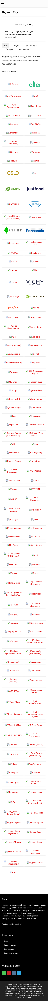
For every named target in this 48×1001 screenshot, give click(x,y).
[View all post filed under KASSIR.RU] (12, 204)
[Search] (44, 3)
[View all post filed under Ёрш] (12, 416)
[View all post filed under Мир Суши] (12, 519)
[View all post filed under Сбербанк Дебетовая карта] (34, 641)
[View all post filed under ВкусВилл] (34, 362)
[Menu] (3, 3)
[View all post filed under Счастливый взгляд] (34, 691)
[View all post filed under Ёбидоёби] (34, 407)
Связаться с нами (11, 953)
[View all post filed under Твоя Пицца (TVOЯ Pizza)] (34, 754)
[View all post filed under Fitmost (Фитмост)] (12, 142)
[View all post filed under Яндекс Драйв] (34, 822)
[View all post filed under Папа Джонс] (12, 583)
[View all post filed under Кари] (34, 444)
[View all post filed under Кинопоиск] (12, 452)
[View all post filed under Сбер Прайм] (34, 631)
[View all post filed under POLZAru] (12, 253)
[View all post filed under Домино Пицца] (12, 407)
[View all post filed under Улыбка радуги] (34, 764)
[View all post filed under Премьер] (12, 605)
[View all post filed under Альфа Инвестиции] (12, 327)
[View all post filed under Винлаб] (34, 353)
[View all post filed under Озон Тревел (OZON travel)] (12, 555)
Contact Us (6, 924)
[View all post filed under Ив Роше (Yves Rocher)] (34, 434)
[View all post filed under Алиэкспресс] (12, 317)
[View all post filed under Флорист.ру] (12, 792)
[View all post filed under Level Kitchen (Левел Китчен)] (12, 217)
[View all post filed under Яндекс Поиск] (12, 852)
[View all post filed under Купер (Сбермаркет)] (12, 471)
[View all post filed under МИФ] (34, 519)
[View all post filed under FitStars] (34, 142)
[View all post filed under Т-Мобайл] (12, 744)
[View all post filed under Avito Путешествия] (12, 106)
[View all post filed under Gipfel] (34, 160)
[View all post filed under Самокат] (12, 623)
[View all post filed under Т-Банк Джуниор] (12, 714)
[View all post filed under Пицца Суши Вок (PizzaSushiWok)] (12, 594)
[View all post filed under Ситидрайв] (12, 670)
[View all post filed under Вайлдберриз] (12, 353)
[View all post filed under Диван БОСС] (12, 399)
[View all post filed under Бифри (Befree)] (12, 345)
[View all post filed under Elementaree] (12, 132)
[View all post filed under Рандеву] (12, 614)
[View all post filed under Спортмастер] (34, 680)
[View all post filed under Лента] (34, 480)
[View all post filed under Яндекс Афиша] (12, 822)
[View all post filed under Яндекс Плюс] (34, 842)
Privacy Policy (17, 924)
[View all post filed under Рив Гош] (34, 614)
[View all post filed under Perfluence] (12, 243)
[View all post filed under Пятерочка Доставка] (34, 605)
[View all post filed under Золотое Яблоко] (34, 424)
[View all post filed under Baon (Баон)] (34, 106)
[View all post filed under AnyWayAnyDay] (12, 96)
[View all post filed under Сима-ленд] (34, 662)
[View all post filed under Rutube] (12, 261)
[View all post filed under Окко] (34, 555)
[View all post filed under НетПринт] (12, 545)
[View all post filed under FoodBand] (12, 160)
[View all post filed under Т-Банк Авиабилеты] (34, 702)
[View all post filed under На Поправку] (34, 528)
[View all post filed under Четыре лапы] (34, 792)
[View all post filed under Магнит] (12, 499)
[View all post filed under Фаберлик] (12, 772)
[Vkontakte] (14, 973)
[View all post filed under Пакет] (34, 573)
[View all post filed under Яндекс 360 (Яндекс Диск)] (34, 802)
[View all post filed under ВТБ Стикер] (12, 381)
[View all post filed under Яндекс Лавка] (34, 832)
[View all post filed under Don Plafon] (34, 124)
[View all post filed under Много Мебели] (12, 528)
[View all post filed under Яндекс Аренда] (34, 813)
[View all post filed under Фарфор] (34, 772)
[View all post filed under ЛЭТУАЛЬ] (34, 489)
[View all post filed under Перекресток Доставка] (34, 583)
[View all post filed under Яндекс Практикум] (34, 852)
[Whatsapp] (4, 973)
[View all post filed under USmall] (12, 282)
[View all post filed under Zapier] (12, 307)
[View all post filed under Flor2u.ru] (12, 152)
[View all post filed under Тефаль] (12, 764)
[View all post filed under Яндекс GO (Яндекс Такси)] (12, 813)
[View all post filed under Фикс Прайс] (12, 782)
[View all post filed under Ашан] (12, 336)
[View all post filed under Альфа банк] (34, 317)
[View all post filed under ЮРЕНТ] (12, 802)
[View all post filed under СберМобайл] (12, 662)
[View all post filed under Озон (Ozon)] (34, 545)
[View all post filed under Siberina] (34, 261)
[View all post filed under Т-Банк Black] (12, 702)
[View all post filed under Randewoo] (34, 253)
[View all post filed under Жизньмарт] (34, 416)
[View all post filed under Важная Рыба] (34, 345)
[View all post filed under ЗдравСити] (12, 424)
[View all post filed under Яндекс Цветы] (34, 862)
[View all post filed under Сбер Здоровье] (12, 631)
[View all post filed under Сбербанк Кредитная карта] (12, 652)
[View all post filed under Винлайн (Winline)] (12, 362)
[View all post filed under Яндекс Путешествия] (12, 862)
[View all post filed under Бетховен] (34, 336)
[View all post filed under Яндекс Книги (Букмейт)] (12, 832)
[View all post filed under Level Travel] (34, 217)
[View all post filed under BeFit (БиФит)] (12, 115)
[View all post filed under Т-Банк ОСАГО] (12, 725)
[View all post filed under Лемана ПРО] (12, 480)
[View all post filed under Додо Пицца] (34, 399)
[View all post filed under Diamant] (12, 124)
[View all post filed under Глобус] (12, 390)
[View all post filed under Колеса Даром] (12, 461)
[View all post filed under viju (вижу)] (12, 296)
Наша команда (10, 945)
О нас (6, 941)
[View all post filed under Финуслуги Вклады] (34, 782)
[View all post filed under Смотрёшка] (34, 670)
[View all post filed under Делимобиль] (34, 390)
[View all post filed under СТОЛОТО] (12, 691)
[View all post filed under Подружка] (34, 594)
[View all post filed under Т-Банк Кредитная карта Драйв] (34, 714)
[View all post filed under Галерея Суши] (34, 381)
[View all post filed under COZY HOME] (34, 115)
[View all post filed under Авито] (34, 307)
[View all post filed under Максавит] (34, 510)
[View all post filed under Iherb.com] (12, 189)
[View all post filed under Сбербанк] (12, 641)
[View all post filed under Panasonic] (34, 230)
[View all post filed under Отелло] (12, 573)
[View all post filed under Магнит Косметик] (34, 499)
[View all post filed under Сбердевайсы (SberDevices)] (34, 652)
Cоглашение (9, 949)
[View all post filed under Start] (34, 270)
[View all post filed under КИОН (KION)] (34, 452)
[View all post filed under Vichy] (34, 282)
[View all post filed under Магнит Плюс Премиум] (12, 510)
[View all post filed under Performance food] (34, 243)
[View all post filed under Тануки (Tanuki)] (34, 744)
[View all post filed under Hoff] (34, 173)
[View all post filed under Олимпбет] (12, 564)
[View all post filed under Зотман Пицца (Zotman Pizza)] (12, 434)
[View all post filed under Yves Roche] (34, 296)
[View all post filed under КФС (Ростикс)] (34, 471)
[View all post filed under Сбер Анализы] (34, 623)
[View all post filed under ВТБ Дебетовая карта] (34, 372)
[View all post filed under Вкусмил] (12, 372)
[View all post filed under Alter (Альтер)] (34, 84)
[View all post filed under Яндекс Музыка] (12, 842)
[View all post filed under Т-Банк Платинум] (12, 735)
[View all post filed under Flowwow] (34, 152)
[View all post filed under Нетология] (34, 536)
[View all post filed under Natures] (12, 230)
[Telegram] (19, 973)
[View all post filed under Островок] (34, 564)
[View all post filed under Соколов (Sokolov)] (12, 680)
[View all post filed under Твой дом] (12, 754)
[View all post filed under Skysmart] (12, 270)
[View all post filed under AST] (34, 96)
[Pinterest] (9, 973)
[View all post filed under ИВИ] (12, 444)
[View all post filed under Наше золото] (12, 536)
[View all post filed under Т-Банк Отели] (34, 725)
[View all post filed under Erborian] (34, 132)
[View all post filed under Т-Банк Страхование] (34, 735)
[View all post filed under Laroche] (34, 204)
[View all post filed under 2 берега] (12, 84)
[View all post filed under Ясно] (12, 872)
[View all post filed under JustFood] (34, 189)
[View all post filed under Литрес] (12, 489)
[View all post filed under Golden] (12, 173)
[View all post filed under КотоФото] (34, 461)
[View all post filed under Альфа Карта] (34, 327)
